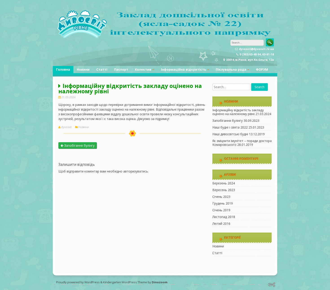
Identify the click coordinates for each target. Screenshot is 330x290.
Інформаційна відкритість (183, 69)
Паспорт (121, 69)
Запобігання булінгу (79, 145)
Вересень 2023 (223, 190)
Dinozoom (159, 282)
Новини (83, 69)
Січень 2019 (221, 210)
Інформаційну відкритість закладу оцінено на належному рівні (238, 112)
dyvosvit (66, 127)
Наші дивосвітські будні (230, 134)
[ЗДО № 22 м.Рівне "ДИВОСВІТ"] (165, 37)
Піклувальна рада (231, 69)
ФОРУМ (262, 69)
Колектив (143, 69)
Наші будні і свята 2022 (230, 127)
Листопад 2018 (223, 217)
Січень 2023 (221, 196)
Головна (63, 69)
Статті (101, 69)
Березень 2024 (223, 183)
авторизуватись (135, 171)
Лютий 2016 (221, 223)
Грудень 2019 (222, 203)
